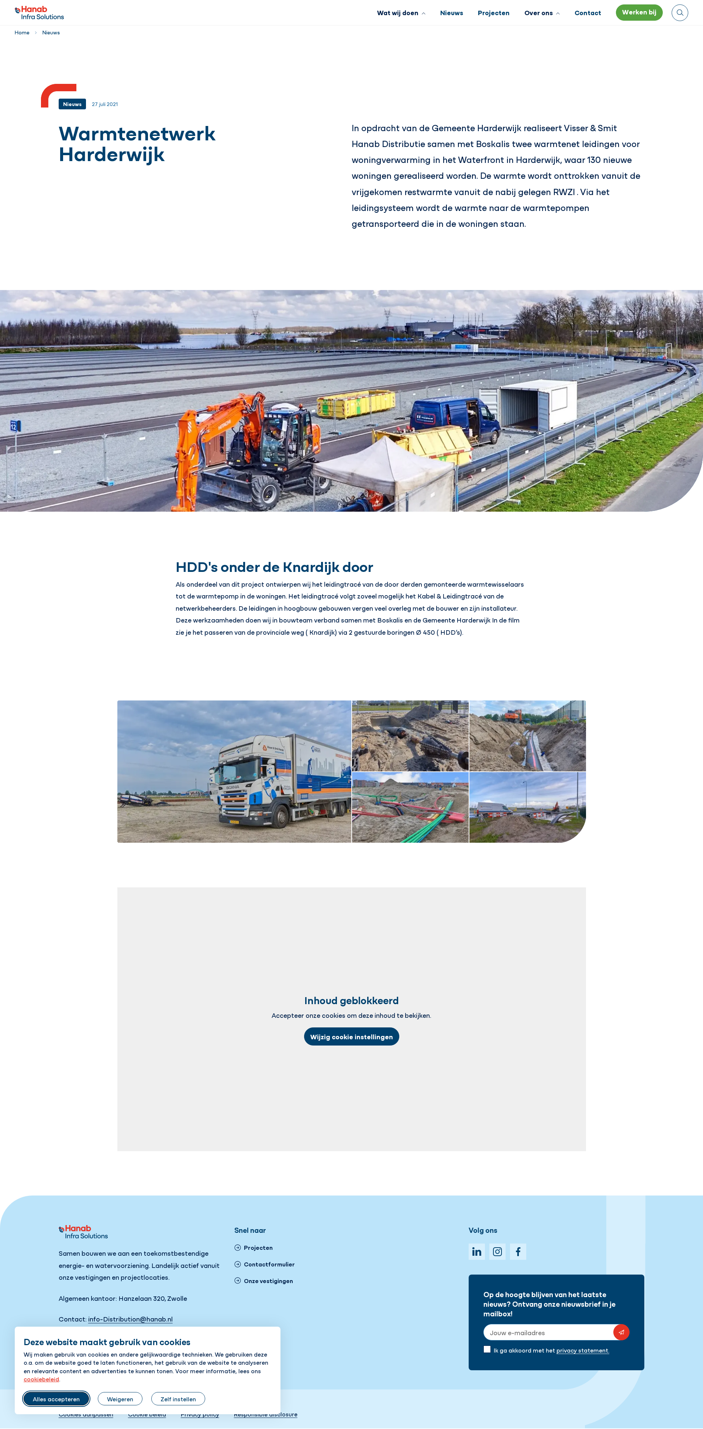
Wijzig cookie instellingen (351, 1036)
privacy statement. (582, 1350)
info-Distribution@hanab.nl (130, 1318)
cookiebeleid (41, 1379)
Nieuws (51, 32)
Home (22, 32)
